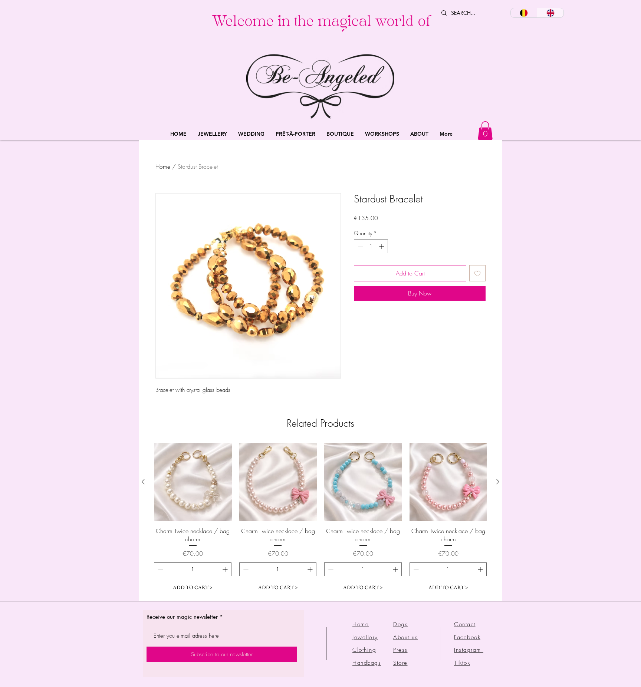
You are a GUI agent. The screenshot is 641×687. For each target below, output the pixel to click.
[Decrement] (359, 246)
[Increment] (382, 246)
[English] (550, 12)
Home (162, 166)
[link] (485, 130)
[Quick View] (193, 482)
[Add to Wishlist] (477, 273)
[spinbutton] (371, 246)
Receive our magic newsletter (182, 617)
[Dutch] (524, 12)
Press (400, 650)
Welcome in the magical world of (321, 23)
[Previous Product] (143, 481)
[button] (212, 134)
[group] (320, 519)
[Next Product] (497, 481)
